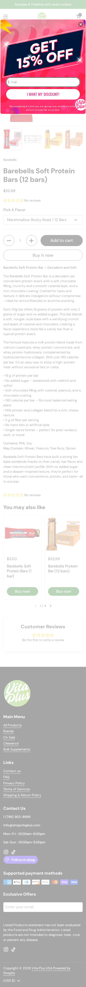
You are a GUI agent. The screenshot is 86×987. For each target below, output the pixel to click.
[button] (80, 24)
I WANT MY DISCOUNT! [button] (43, 94)
